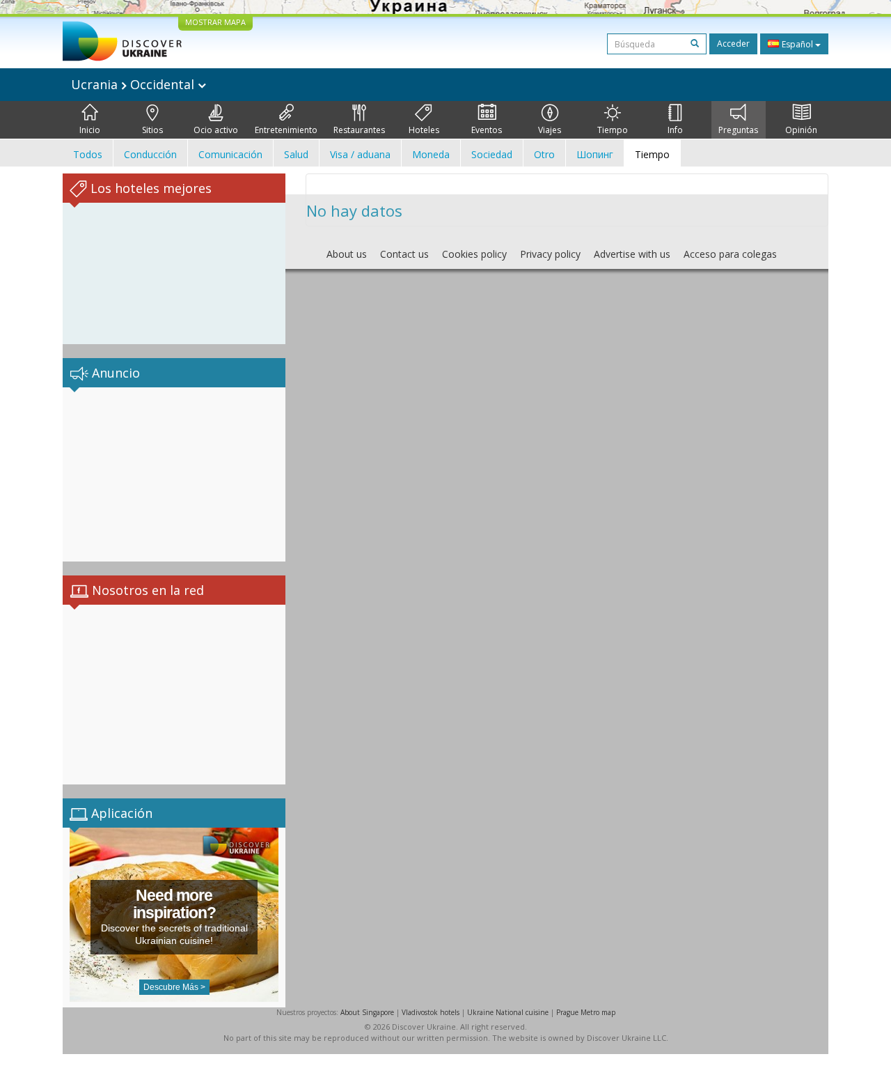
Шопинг (594, 154)
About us (346, 254)
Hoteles (424, 130)
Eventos (486, 130)
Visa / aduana (360, 154)
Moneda (431, 154)
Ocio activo (216, 130)
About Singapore (367, 1012)
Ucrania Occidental (134, 84)
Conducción (150, 154)
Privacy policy (550, 254)
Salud (296, 154)
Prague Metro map (585, 1012)
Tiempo (612, 130)
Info (675, 130)
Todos (87, 154)
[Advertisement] (174, 474)
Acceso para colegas (730, 254)
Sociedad (491, 154)
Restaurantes (359, 130)
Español (797, 44)
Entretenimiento (286, 130)
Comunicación (230, 154)
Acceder (733, 43)
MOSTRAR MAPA (215, 22)
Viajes (549, 130)
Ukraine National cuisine (508, 1012)
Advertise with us (632, 254)
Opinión (801, 130)
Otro (544, 154)
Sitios (152, 130)
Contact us (404, 254)
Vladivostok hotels (430, 1012)
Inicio (89, 130)
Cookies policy (474, 254)
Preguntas (738, 130)
